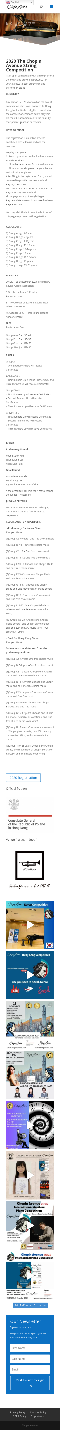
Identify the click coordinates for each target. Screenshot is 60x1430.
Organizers (37, 1416)
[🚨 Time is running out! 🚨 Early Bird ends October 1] (30, 1125)
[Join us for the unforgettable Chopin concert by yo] (30, 1025)
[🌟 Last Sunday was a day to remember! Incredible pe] (30, 925)
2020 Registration (23, 777)
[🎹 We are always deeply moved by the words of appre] (30, 1175)
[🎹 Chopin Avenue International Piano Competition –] (30, 1225)
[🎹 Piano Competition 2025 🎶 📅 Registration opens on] (30, 1275)
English (15, 2)
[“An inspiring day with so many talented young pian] (30, 975)
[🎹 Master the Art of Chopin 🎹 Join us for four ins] (30, 1075)
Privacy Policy (18, 1412)
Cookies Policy (38, 1412)
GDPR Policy (19, 1416)
